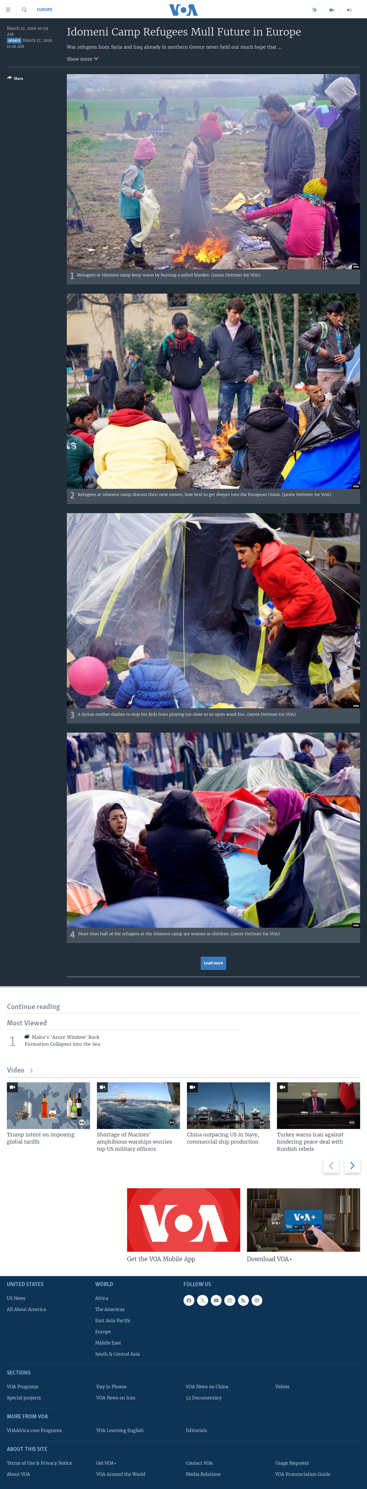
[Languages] (314, 10)
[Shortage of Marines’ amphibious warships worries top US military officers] (138, 1105)
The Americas (110, 1309)
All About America (26, 1309)
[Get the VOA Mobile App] (183, 1220)
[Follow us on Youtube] (216, 1300)
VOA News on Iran (115, 1398)
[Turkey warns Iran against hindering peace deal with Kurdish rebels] (318, 1105)
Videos (282, 1386)
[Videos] (332, 10)
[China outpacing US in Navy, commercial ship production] (228, 1105)
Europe (44, 10)
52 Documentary (204, 1398)
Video (15, 1071)
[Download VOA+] (303, 1220)
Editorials (196, 1430)
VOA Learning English (120, 1430)
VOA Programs (22, 1386)
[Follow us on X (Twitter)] (202, 1300)
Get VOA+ (106, 1463)
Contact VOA (199, 1463)
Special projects (24, 1398)
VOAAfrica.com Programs (34, 1430)
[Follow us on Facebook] (189, 1300)
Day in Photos (111, 1386)
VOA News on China (207, 1386)
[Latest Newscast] (349, 10)
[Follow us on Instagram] (229, 1300)
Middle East (108, 1343)
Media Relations (203, 1474)
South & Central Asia (117, 1354)
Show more (80, 59)
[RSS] (243, 1300)
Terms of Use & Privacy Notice (39, 1463)
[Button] (15, 79)
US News (16, 1298)
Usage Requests (292, 1463)
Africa (101, 1298)
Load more (213, 963)
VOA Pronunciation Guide (302, 1474)
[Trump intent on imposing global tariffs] (48, 1105)
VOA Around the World (120, 1474)
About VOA (18, 1474)
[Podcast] (256, 1300)
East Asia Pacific (113, 1320)
